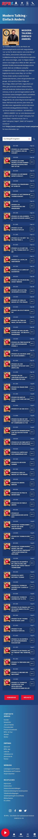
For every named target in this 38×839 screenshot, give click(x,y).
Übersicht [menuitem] (7, 747)
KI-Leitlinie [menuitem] (7, 801)
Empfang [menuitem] (7, 743)
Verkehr (16, 5)
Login (34, 836)
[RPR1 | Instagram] (10, 811)
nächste (27, 697)
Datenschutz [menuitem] (8, 786)
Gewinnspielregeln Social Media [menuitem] (14, 796)
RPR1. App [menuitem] (7, 749)
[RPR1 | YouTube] (20, 811)
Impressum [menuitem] (7, 783)
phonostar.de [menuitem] (8, 756)
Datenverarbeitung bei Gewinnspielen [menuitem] (16, 791)
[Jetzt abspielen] (7, 149)
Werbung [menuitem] (8, 765)
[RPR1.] (7, 3)
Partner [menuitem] (6, 759)
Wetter (22, 5)
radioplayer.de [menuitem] (8, 754)
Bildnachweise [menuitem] (8, 798)
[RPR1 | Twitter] (25, 811)
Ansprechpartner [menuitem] (9, 774)
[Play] (5, 832)
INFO (32, 150)
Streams (21, 836)
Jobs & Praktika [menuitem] (9, 725)
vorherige (11, 697)
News (27, 5)
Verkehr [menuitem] (6, 734)
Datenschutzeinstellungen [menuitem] (12, 788)
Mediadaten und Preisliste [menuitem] (12, 771)
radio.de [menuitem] (6, 752)
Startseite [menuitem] (8, 714)
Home (14, 836)
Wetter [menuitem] (6, 737)
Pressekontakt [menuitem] (8, 727)
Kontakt (33, 5)
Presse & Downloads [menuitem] (10, 730)
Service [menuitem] (7, 716)
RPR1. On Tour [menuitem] (8, 732)
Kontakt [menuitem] (6, 720)
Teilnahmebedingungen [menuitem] (11, 793)
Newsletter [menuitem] (7, 722)
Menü (27, 836)
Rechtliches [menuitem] (9, 780)
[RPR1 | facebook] (15, 811)
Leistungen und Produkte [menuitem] (12, 769)
